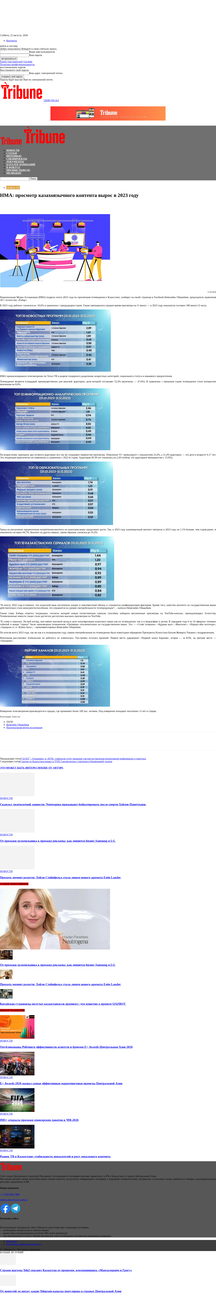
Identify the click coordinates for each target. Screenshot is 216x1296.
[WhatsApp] (16, 205)
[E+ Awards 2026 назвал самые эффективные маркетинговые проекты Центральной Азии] (17, 1074)
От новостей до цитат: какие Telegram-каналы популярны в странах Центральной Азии (60, 1291)
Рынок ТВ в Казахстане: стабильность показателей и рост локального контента (55, 1156)
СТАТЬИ (11, 153)
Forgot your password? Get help (16, 61)
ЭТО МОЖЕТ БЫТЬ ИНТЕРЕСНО (21, 767)
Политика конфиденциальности (17, 64)
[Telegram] (28, 205)
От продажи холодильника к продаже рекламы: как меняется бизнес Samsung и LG (58, 840)
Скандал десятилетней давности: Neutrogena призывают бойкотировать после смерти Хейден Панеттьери (73, 804)
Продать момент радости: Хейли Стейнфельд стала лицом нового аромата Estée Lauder (60, 877)
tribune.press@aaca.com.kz (13, 1199)
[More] (39, 205)
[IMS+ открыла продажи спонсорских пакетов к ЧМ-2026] (17, 1111)
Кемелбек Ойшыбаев (17, 724)
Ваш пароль (35, 55)
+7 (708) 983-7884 (10, 1194)
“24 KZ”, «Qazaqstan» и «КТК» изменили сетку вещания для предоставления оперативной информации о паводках (83, 758)
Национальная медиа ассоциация (24, 727)
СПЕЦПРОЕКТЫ (16, 158)
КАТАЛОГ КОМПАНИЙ (20, 164)
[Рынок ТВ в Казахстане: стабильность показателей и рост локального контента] (17, 1147)
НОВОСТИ (12, 150)
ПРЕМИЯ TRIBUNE (18, 170)
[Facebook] (5, 205)
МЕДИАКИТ (14, 173)
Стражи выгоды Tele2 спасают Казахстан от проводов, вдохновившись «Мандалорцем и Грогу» (66, 1270)
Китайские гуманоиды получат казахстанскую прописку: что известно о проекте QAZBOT (63, 1003)
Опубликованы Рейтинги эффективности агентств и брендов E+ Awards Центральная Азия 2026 (66, 1047)
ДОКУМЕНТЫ (15, 161)
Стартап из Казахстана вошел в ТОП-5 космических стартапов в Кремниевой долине (66, 761)
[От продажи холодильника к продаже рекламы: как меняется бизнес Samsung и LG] (17, 831)
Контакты (11, 40)
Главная (4, 182)
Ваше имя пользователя (42, 51)
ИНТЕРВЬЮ (14, 156)
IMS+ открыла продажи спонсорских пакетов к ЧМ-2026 (39, 1120)
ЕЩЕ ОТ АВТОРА (52, 767)
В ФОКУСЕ (13, 167)
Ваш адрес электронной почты (45, 73)
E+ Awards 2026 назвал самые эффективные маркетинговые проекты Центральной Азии (61, 1083)
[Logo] (11, 145)
